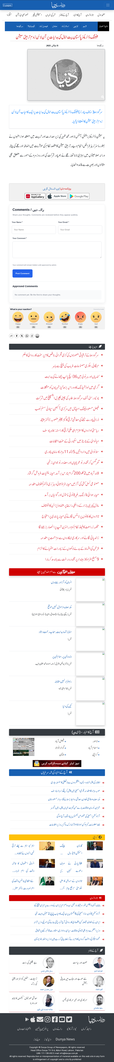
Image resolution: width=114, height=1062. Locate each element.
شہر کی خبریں (50, 15)
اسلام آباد (65, 26)
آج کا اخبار (77, 15)
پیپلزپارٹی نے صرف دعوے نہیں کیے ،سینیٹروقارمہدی (71, 871)
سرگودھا (19, 26)
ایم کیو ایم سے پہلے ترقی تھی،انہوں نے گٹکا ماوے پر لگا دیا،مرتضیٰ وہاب (23, 853)
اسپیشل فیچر (37, 15)
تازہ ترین (90, 15)
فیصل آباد (43, 26)
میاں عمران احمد (46, 989)
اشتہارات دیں (24, 1029)
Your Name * (17, 222)
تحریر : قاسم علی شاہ (65, 688)
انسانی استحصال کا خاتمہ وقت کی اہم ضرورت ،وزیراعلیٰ (23, 871)
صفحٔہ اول (101, 15)
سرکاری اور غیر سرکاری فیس (75, 1000)
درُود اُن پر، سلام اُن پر (62, 657)
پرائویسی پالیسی (41, 1029)
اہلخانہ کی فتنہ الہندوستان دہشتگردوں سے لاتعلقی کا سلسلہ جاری (75, 782)
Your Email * (63, 222)
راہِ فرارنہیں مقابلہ (63, 681)
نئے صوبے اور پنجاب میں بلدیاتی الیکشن (73, 981)
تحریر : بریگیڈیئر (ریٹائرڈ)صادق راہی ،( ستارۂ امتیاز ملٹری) (52, 614)
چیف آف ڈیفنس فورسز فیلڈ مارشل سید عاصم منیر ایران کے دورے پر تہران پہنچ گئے (67, 905)
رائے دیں (57, 1029)
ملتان (54, 26)
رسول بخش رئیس (47, 971)
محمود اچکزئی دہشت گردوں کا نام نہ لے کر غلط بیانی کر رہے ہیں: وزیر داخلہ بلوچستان (67, 939)
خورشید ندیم (98, 971)
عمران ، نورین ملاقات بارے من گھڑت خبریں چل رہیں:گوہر (75, 807)
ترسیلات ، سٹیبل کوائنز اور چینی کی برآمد (24, 981)
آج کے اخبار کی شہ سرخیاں (54, 772)
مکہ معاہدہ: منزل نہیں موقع (60, 607)
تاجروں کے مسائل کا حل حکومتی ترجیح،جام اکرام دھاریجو (71, 888)
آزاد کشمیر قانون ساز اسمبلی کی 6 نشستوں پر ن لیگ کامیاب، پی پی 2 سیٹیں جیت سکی (67, 913)
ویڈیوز (37, 1039)
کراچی (75, 26)
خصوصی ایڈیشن (22, 15)
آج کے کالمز (64, 15)
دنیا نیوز (47, 1039)
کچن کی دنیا (67, 706)
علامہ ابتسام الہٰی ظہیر (45, 1009)
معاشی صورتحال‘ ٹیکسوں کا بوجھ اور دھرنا (24, 1001)
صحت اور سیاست (80, 962)
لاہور (85, 26)
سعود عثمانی (98, 1008)
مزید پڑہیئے (93, 346)
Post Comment (22, 273)
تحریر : (70, 639)
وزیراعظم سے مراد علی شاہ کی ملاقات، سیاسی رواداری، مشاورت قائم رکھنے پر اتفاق (67, 930)
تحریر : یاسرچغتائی (66, 589)
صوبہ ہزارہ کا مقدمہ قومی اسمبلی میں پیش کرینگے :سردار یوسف (75, 790)
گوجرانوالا (31, 26)
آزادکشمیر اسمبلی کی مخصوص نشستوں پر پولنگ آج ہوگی (78, 816)
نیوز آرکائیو (72, 1029)
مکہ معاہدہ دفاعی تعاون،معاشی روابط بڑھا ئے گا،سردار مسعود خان (74, 799)
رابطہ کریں (86, 1029)
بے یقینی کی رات (29, 962)
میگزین (8, 15)
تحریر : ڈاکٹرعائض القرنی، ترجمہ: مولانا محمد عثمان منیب (53, 663)
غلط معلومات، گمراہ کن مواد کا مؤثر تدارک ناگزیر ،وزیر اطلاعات (74, 824)
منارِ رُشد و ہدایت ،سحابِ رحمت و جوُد (55, 632)
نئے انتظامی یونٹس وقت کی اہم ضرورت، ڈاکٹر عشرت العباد (23, 888)
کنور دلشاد (99, 989)
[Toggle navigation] (108, 5)
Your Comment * (20, 238)
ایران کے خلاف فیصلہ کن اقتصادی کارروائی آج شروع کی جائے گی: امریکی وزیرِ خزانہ (67, 922)
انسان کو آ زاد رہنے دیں (61, 582)
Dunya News (65, 1039)
